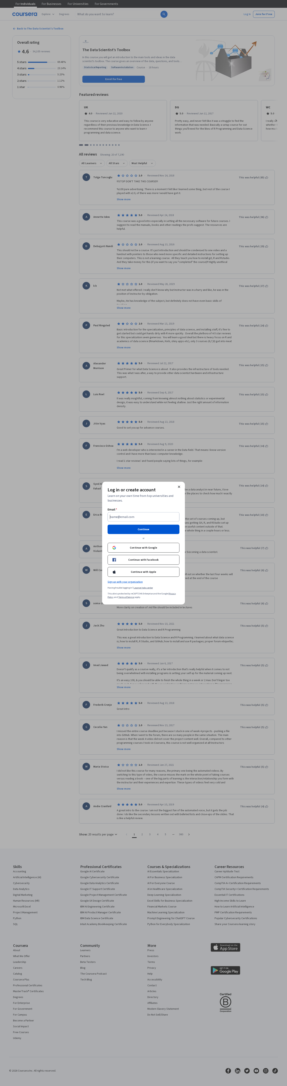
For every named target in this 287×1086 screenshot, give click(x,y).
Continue (143, 529)
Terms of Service (126, 597)
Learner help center (143, 587)
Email (112, 509)
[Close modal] (179, 486)
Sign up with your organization (125, 582)
